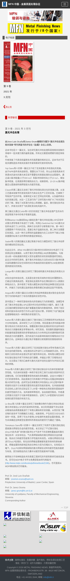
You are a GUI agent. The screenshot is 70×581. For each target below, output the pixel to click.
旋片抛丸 (41, 560)
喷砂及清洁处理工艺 (56, 560)
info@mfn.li (48, 577)
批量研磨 (31, 560)
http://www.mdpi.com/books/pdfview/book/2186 (27, 463)
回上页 (8, 107)
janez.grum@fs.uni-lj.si (21, 491)
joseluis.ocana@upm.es (22, 479)
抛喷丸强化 (20, 560)
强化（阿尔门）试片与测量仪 (28, 563)
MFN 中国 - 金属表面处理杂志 (24, 4)
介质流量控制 (50, 563)
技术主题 (9, 560)
